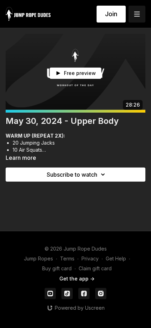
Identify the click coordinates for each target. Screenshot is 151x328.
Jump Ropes (38, 258)
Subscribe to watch (72, 174)
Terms (67, 258)
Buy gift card (57, 268)
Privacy (90, 258)
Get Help (116, 258)
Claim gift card (95, 268)
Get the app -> (76, 279)
